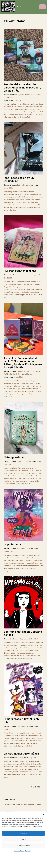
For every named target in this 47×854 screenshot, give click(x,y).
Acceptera (23, 833)
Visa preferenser (23, 846)
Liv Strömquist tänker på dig (21, 753)
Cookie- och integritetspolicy (22, 851)
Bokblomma (22, 7)
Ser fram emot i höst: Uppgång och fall (23, 633)
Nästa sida (37, 787)
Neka (24, 839)
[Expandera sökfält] (42, 6)
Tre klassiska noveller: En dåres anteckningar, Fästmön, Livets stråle (22, 87)
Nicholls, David (11, 374)
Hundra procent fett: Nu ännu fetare (22, 721)
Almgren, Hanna (23, 371)
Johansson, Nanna (24, 275)
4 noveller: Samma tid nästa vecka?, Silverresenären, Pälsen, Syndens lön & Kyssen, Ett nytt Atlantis (23, 363)
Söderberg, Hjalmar (25, 374)
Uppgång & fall (13, 544)
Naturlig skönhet (14, 457)
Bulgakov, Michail (23, 95)
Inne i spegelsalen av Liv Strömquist (19, 179)
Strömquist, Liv (22, 185)
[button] (43, 814)
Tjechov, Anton (9, 97)
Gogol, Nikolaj (35, 95)
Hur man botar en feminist (20, 270)
